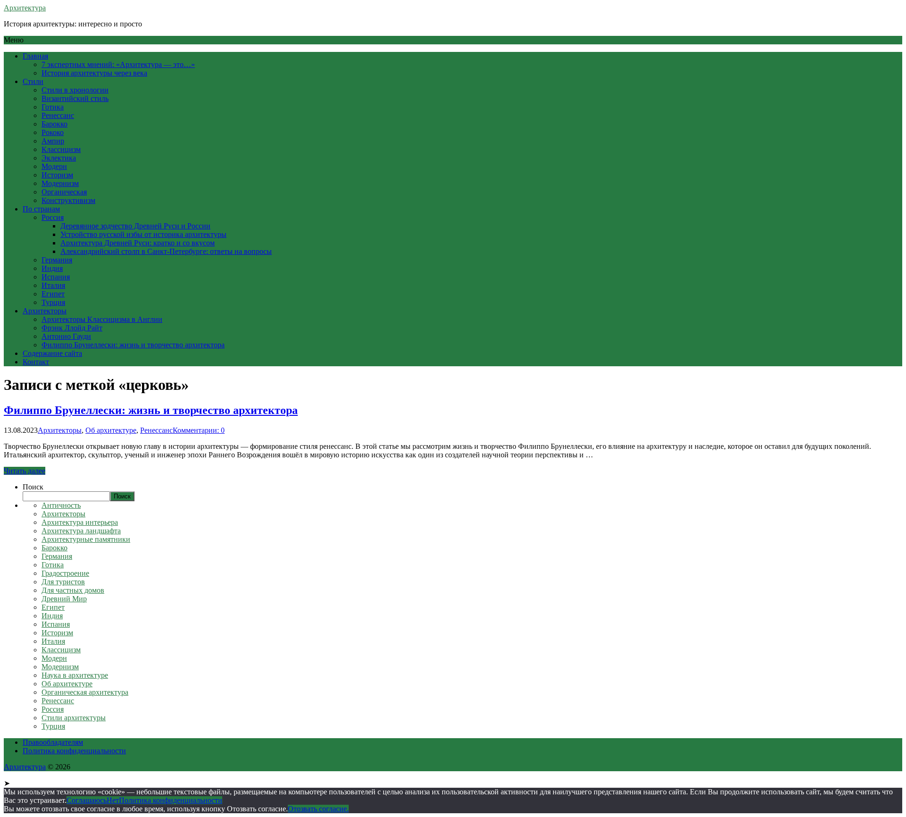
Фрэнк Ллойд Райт (72, 328)
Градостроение (65, 573)
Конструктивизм (68, 200)
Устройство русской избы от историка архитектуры (143, 234)
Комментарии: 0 (199, 430)
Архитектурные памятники (86, 539)
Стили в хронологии (75, 90)
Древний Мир (64, 599)
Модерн (54, 166)
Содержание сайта (52, 353)
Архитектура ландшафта (81, 531)
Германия (57, 260)
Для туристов (63, 582)
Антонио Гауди (66, 336)
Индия (52, 268)
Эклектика (59, 158)
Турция (53, 302)
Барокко (54, 124)
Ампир (53, 141)
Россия (53, 217)
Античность (61, 505)
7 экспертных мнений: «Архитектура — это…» (118, 64)
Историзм (57, 175)
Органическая (64, 192)
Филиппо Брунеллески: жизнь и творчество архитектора (133, 345)
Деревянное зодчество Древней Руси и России (135, 226)
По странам (41, 209)
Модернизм (60, 183)
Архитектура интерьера (80, 522)
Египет (53, 294)
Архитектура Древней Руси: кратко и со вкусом (137, 243)
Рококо (53, 132)
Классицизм (61, 149)
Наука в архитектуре (75, 675)
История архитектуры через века (94, 73)
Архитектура (25, 8)
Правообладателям (53, 742)
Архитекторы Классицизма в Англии (102, 319)
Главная (35, 56)
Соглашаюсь (87, 800)
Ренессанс (58, 115)
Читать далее (24, 471)
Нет (113, 800)
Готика (53, 107)
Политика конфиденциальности (74, 751)
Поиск (33, 487)
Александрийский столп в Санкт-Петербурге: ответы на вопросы (166, 251)
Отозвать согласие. (318, 809)
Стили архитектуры (74, 718)
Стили (33, 81)
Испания (56, 277)
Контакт (36, 362)
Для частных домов (73, 590)
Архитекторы (45, 311)
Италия (53, 285)
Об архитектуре (110, 430)
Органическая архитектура (85, 692)
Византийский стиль (75, 98)
